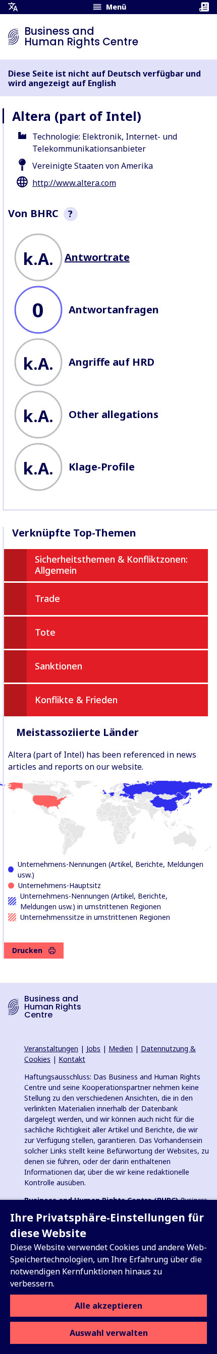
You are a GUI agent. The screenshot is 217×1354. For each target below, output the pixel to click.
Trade (47, 598)
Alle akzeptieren (108, 1305)
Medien (120, 1048)
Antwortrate (97, 257)
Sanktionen (58, 666)
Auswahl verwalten (109, 1332)
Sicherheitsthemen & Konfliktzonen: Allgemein (111, 564)
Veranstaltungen (51, 1048)
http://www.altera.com (74, 182)
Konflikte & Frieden (76, 700)
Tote (45, 632)
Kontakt (72, 1059)
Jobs (93, 1048)
